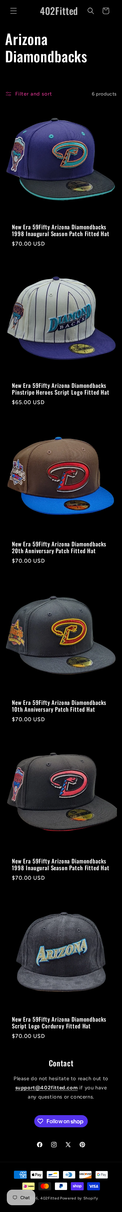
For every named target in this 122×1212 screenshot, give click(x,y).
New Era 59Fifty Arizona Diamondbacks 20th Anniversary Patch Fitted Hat (59, 548)
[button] (13, 10)
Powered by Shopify (79, 1198)
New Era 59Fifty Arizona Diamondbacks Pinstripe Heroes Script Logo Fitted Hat (60, 389)
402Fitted (49, 1198)
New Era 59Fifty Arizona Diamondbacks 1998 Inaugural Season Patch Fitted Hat (60, 230)
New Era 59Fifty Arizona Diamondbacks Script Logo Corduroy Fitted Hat (59, 1023)
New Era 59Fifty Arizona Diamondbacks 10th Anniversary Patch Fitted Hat (59, 706)
